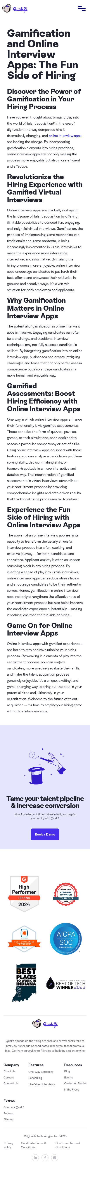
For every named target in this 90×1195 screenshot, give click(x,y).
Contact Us (10, 1083)
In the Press (71, 1089)
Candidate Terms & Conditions (33, 1145)
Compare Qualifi (13, 1107)
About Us (9, 1071)
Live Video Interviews (41, 1084)
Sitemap (8, 1119)
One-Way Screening (41, 1071)
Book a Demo (45, 834)
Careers (8, 1077)
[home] (14, 8)
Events (68, 1077)
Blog (67, 1071)
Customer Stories (75, 1083)
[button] (81, 8)
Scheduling (35, 1078)
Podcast (8, 1113)
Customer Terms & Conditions (67, 1145)
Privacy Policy (8, 1145)
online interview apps (65, 136)
